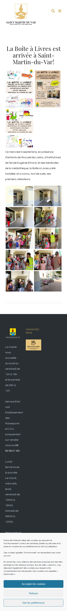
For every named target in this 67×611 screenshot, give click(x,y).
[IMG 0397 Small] (48, 231)
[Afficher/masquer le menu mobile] (60, 11)
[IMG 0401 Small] (48, 273)
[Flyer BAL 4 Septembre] (48, 72)
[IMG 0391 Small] (19, 188)
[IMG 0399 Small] (48, 252)
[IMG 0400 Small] (19, 273)
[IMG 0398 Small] (19, 252)
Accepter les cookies (33, 583)
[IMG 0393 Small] (19, 209)
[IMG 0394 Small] (48, 209)
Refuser (33, 593)
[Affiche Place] (19, 112)
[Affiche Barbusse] (19, 72)
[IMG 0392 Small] (48, 188)
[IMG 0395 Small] (19, 231)
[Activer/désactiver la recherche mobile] (53, 11)
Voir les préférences (33, 602)
